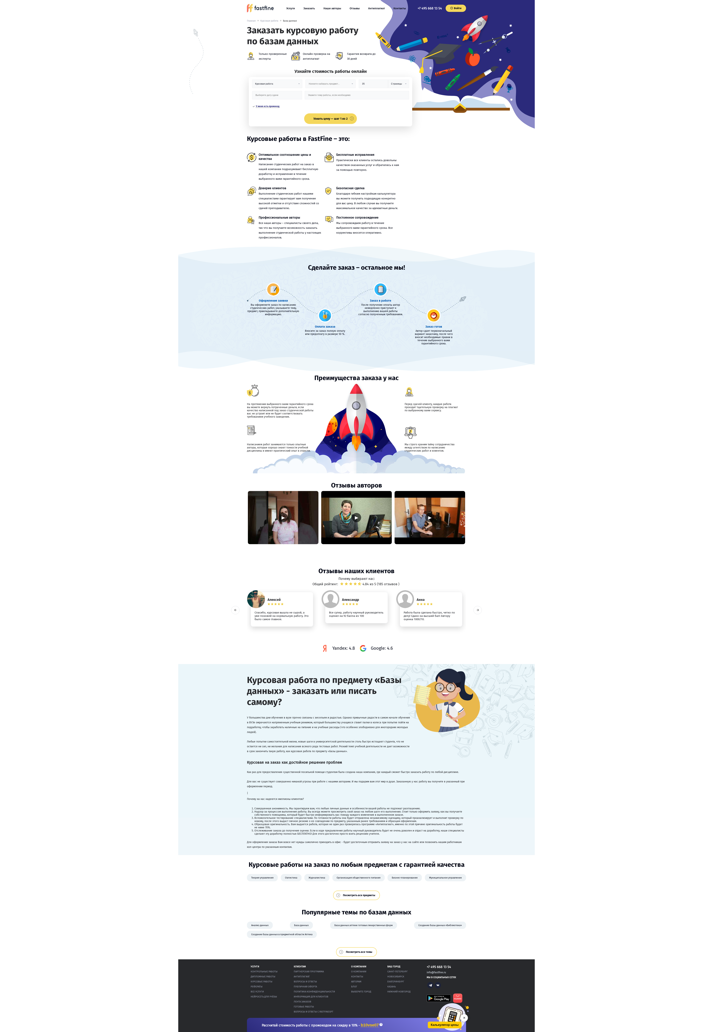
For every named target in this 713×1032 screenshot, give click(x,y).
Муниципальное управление (445, 877)
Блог (354, 986)
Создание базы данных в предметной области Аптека (281, 934)
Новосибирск (395, 976)
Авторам (356, 981)
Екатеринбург (395, 981)
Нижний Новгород (399, 991)
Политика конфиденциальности (314, 991)
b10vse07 (370, 1025)
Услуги (290, 8)
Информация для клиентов (311, 996)
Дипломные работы (263, 976)
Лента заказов (302, 1001)
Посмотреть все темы (359, 952)
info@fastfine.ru (436, 972)
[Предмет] (330, 85)
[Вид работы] (277, 85)
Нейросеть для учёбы (264, 996)
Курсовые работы (261, 981)
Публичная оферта (305, 986)
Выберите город (361, 991)
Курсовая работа (269, 21)
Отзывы (355, 8)
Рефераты (257, 986)
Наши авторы (332, 8)
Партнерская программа (309, 971)
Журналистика (317, 877)
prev (235, 610)
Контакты (399, 8)
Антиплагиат (376, 8)
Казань (391, 986)
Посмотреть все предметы (359, 895)
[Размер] (373, 85)
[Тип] (398, 85)
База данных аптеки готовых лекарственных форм (363, 925)
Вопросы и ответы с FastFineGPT (313, 1011)
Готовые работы (304, 1006)
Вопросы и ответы (305, 981)
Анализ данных (259, 925)
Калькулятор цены (445, 1024)
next (477, 610)
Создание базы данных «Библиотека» (440, 925)
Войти (457, 8)
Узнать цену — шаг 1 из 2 (330, 118)
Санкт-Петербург (397, 971)
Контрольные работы (264, 971)
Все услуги (257, 991)
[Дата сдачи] (277, 96)
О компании (358, 971)
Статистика (291, 877)
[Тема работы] (357, 96)
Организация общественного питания (358, 877)
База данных (301, 925)
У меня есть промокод (267, 106)
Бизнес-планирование (405, 877)
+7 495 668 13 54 (430, 8)
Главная (251, 21)
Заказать (309, 8)
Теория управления (262, 877)
